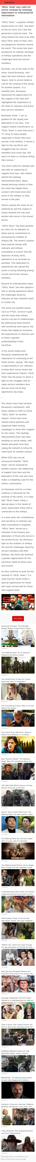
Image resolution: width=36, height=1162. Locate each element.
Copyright (23, 1159)
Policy (8, 1159)
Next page (18, 618)
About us (3, 1159)
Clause (13, 1159)
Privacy (17, 1159)
